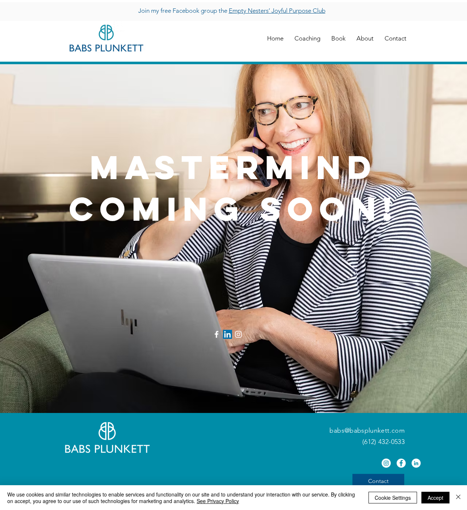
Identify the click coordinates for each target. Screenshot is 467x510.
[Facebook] (216, 334)
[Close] (458, 497)
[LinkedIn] (227, 334)
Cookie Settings (393, 497)
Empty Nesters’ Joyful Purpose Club (277, 10)
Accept (435, 497)
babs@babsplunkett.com (367, 430)
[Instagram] (238, 334)
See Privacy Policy (218, 501)
